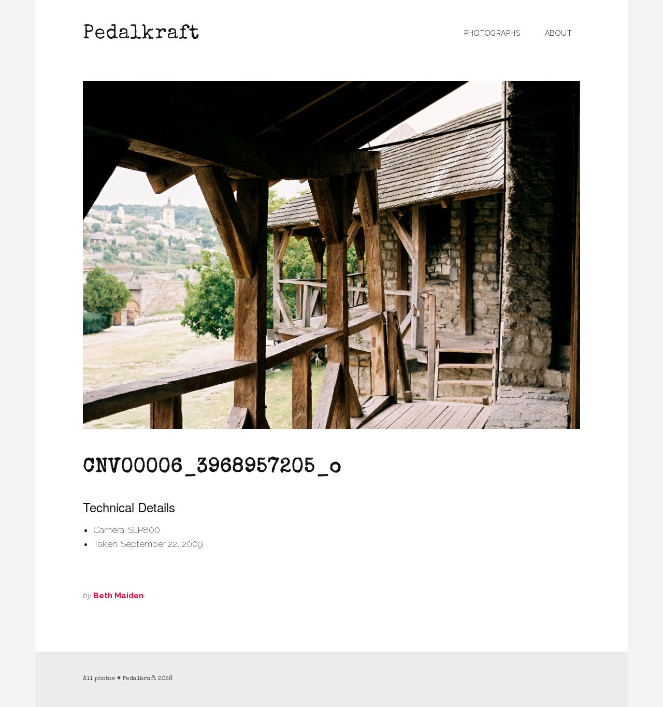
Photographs (492, 33)
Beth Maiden (118, 595)
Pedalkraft (141, 34)
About (558, 33)
